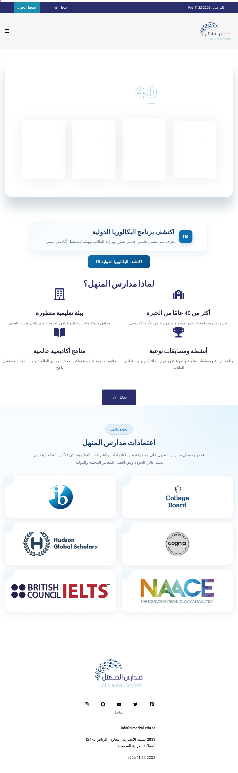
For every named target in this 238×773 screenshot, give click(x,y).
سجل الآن (60, 7)
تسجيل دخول (27, 7)
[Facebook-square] (151, 704)
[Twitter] (135, 704)
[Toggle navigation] (43, 31)
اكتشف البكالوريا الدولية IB (119, 262)
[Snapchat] (102, 704)
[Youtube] (119, 704)
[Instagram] (86, 704)
